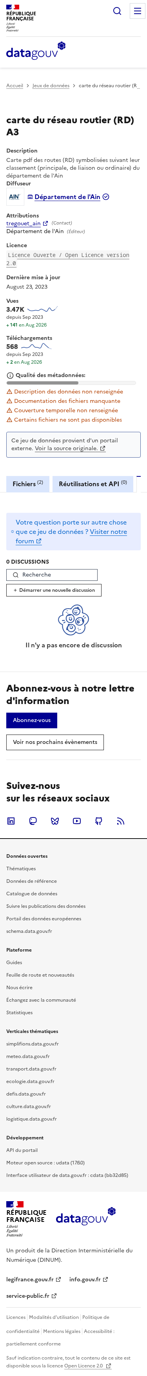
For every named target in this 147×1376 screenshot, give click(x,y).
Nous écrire (19, 987)
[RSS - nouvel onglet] (121, 821)
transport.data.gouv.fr (31, 1068)
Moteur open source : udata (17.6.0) (45, 1162)
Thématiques (21, 868)
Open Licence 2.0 (84, 1365)
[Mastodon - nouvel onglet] (33, 821)
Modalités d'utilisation (54, 1317)
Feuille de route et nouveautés (40, 975)
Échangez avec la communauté (41, 1000)
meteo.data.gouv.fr (28, 1056)
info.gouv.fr (85, 1279)
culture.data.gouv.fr (28, 1106)
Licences (15, 1317)
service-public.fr (27, 1296)
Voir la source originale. (66, 448)
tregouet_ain (23, 224)
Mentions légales (61, 1331)
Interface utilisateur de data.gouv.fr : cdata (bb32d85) (67, 1175)
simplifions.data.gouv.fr (32, 1043)
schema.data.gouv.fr (29, 931)
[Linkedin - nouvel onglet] (11, 821)
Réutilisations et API (93, 484)
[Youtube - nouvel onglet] (77, 821)
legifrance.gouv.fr (30, 1279)
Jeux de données (51, 85)
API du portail (22, 1150)
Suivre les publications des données (45, 906)
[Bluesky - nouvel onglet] (55, 821)
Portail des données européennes (43, 918)
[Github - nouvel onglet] (99, 821)
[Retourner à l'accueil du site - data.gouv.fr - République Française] (85, 1219)
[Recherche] (117, 11)
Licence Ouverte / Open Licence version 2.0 (67, 259)
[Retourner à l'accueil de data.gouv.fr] (35, 51)
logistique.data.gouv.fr (31, 1119)
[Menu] (137, 11)
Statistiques (19, 1012)
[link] (31, 720)
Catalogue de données (31, 893)
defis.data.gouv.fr (26, 1094)
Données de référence (31, 881)
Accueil (14, 85)
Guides (14, 962)
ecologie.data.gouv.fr (30, 1081)
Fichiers (28, 484)
